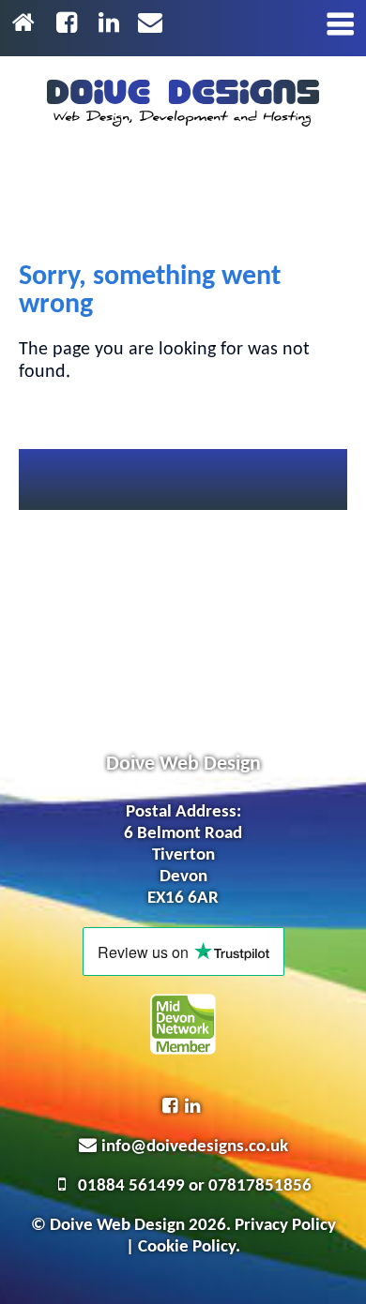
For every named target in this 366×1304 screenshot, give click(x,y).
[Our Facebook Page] (70, 24)
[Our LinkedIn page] (112, 24)
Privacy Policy (285, 1226)
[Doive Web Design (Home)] (183, 103)
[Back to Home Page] (26, 24)
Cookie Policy (187, 1247)
